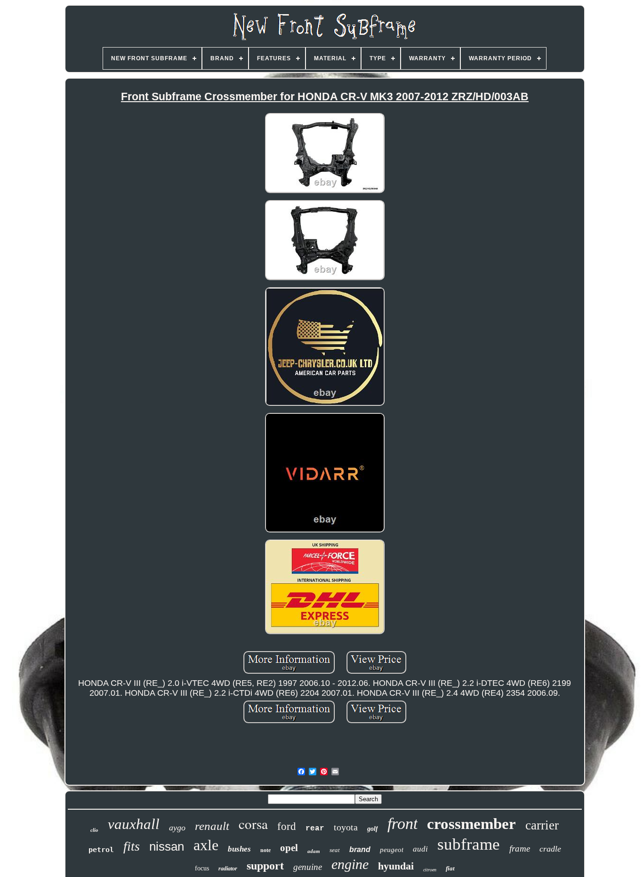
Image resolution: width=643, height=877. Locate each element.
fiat (450, 868)
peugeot (391, 849)
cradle (550, 848)
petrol (101, 849)
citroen (429, 869)
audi (420, 849)
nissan (166, 846)
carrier (542, 825)
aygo (177, 827)
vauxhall (134, 824)
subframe (468, 844)
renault (212, 826)
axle (205, 845)
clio (94, 830)
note (265, 850)
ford (286, 826)
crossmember (471, 823)
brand (359, 849)
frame (519, 848)
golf (372, 828)
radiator (227, 868)
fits (131, 846)
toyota (346, 827)
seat (335, 849)
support (265, 866)
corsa (253, 823)
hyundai (396, 866)
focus (202, 868)
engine (350, 864)
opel (289, 847)
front (402, 823)
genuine (307, 867)
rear (314, 828)
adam (313, 851)
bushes (239, 849)
